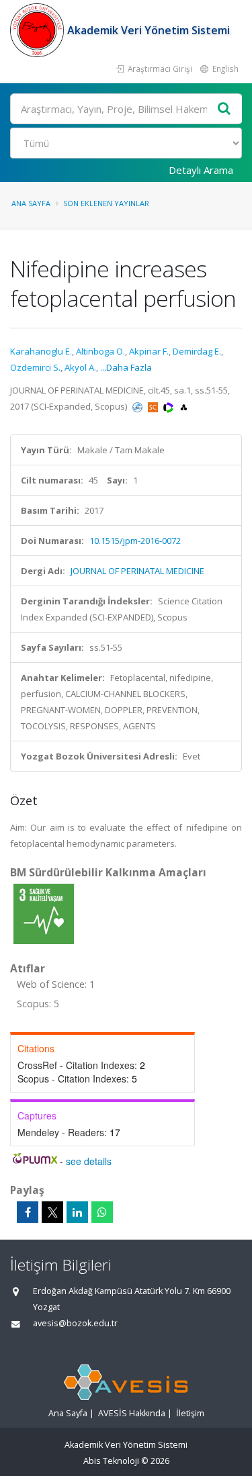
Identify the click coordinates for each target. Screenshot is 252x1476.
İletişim (190, 1413)
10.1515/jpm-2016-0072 (135, 541)
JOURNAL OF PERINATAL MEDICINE (137, 571)
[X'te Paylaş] (52, 1212)
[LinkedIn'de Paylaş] (77, 1212)
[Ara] (224, 109)
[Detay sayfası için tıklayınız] (43, 913)
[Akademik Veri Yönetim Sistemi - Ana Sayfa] (38, 30)
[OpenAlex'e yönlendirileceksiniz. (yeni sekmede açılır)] (184, 406)
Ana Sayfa (30, 203)
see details (89, 1161)
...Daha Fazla (126, 367)
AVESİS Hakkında (131, 1413)
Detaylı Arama (201, 170)
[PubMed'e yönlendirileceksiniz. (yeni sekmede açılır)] (138, 406)
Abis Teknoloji (111, 1461)
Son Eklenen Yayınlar (106, 203)
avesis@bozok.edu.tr (75, 1323)
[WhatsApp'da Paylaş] (102, 1212)
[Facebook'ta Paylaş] (27, 1212)
